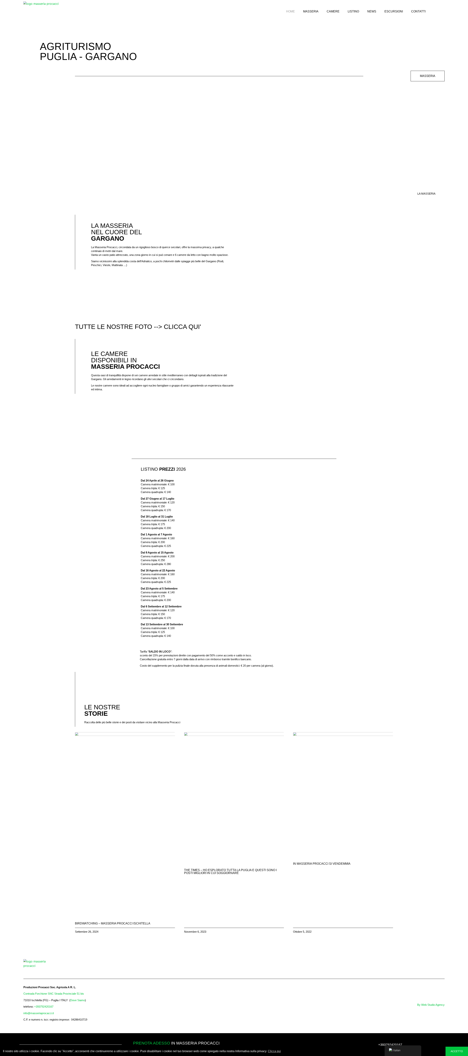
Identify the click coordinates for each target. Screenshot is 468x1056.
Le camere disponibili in (125, 360)
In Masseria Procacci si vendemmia (321, 863)
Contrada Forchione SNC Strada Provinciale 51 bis (53, 993)
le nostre (102, 710)
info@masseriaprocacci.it (38, 1013)
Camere (333, 11)
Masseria (310, 11)
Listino (353, 11)
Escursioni (393, 11)
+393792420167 (43, 1006)
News (371, 11)
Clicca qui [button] (274, 1051)
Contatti (418, 11)
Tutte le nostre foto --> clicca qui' (138, 326)
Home (290, 11)
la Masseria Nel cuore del (116, 232)
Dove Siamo (77, 1000)
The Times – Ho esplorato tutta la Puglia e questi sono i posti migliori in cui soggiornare (230, 872)
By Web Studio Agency (431, 1004)
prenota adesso (151, 1043)
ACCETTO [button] (457, 1051)
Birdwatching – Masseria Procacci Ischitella (112, 923)
